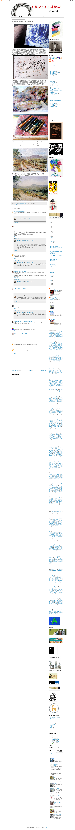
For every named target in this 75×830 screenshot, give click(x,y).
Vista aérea (55, 783)
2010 (50, 284)
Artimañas (51, 311)
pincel (49, 586)
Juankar (59, 426)
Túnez (53, 502)
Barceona (50, 357)
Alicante (53, 341)
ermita (61, 550)
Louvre (50, 434)
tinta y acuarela (55, 604)
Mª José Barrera (52, 319)
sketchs (50, 601)
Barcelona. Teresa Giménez (57, 355)
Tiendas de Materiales (21, 16)
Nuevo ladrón (52, 94)
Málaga (57, 450)
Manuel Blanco (51, 440)
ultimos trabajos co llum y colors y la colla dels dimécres (58, 810)
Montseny (57, 448)
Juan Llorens (54, 425)
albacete (18, 204)
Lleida (57, 432)
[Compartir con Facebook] (33, 203)
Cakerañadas (51, 366)
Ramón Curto (54, 473)
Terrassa (60, 496)
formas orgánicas (51, 558)
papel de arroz (57, 582)
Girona (58, 408)
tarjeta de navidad (59, 601)
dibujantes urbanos (57, 546)
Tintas (28, 204)
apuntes (50, 519)
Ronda (61, 476)
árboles (55, 613)
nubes (49, 579)
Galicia (55, 407)
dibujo (51, 547)
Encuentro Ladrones (55, 397)
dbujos (49, 544)
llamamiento (50, 570)
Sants (55, 483)
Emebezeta (50, 396)
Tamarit (54, 490)
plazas (52, 590)
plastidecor (53, 589)
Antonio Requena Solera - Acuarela (57, 349)
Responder (16, 214)
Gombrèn (50, 410)
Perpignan (50, 464)
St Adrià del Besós (53, 487)
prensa (54, 593)
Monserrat (53, 448)
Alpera (20, 204)
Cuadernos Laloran (59, 378)
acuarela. (50, 513)
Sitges (60, 485)
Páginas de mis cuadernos (54, 471)
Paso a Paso (61, 459)
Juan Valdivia (52, 304)
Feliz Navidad (54, 402)
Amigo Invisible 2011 (52, 342)
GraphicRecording (59, 411)
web (58, 609)
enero (51, 280)
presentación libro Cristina (59, 593)
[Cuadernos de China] (55, 739)
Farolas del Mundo (52, 82)
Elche (50, 395)
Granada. (60, 410)
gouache (57, 559)
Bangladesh (50, 355)
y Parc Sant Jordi (52, 610)
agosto (52, 242)
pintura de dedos (51, 588)
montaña (53, 576)
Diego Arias (59, 390)
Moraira (61, 448)
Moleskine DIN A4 (58, 447)
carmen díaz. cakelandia (54, 534)
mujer (56, 576)
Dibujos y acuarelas (54, 390)
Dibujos (55, 389)
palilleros (58, 581)
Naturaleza (51, 451)
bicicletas (52, 525)
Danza (60, 386)
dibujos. (57, 548)
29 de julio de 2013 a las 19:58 (29, 312)
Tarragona (57, 490)
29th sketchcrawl (57, 335)
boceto (50, 526)
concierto (55, 537)
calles (53, 531)
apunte (60, 518)
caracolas (54, 532)
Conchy (55, 373)
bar (58, 522)
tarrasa (50, 602)
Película (50, 463)
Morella (50, 449)
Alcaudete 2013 (56, 788)
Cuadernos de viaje (53, 381)
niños (60, 577)
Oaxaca (58, 455)
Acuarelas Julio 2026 (57, 312)
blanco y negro (59, 525)
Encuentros (55, 398)
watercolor (30, 204)
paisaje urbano (60, 580)
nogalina (57, 578)
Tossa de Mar (57, 499)
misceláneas (57, 575)
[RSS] (61, 58)
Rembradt (54, 474)
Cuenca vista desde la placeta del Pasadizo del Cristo (57, 777)
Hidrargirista (50, 413)
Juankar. (50, 427)
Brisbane (55, 361)
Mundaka (56, 449)
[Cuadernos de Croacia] (55, 741)
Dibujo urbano (51, 389)
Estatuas (54, 399)
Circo (60, 370)
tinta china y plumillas (54, 603)
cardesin (51, 533)
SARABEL (15, 333)
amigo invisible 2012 (53, 102)
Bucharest (61, 361)
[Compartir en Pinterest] (34, 203)
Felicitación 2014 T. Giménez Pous (53, 401)
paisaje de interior (54, 580)
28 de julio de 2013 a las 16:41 (21, 288)
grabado (60, 559)
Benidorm (56, 357)
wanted (60, 608)
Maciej (50, 438)
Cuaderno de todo (52, 378)
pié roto (61, 588)
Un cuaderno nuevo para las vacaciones (56, 247)
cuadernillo (59, 538)
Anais (50, 347)
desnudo (60, 544)
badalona (53, 522)
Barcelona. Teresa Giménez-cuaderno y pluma (55, 356)
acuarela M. (53, 511)
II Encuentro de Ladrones (53, 85)
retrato (50, 596)
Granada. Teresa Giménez (52, 411)
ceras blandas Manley (55, 535)
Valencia (61, 504)
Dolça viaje (58, 391)
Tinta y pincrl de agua (55, 497)
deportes (57, 544)
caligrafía (50, 531)
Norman (55, 453)
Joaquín (56, 421)
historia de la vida (54, 562)
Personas (57, 464)
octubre (52, 240)
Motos (52, 449)
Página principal (14, 16)
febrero (52, 279)
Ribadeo (51, 475)
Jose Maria (53, 422)
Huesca (55, 414)
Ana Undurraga (59, 346)
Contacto (47, 16)
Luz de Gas (52, 250)
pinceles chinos (51, 587)
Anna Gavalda (59, 348)
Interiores (50, 420)
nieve (58, 577)
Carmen (60, 368)
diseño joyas (55, 549)
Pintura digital (54, 466)
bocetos (53, 526)
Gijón (52, 408)
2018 (50, 230)
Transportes (50, 500)
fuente (60, 558)
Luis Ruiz (56, 434)
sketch (52, 600)
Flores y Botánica (52, 83)
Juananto (55, 426)
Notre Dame (58, 453)
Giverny (55, 409)
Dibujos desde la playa (53, 260)
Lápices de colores (57, 435)
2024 (50, 222)
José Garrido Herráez (20, 218)
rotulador (61, 596)
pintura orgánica (56, 588)
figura (58, 557)
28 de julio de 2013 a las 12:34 (22, 225)
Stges (61, 487)
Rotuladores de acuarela (58, 477)
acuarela (16, 204)
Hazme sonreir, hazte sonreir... (54, 771)
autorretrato (56, 521)
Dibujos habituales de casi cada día (55, 258)
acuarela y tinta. (58, 512)
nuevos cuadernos (54, 579)
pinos (60, 587)
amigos (51, 518)
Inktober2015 (50, 419)
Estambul (50, 399)
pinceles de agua (56, 587)
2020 (50, 227)
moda (60, 575)
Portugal (60, 468)
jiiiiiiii (49, 566)
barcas (61, 522)
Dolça (50, 391)
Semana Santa (54, 484)
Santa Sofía (51, 483)
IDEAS (51, 84)
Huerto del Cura (51, 414)
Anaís (54, 347)
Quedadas (60, 471)
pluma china (59, 590)
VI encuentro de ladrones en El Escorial (55, 100)
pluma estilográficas (51, 591)
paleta (55, 581)
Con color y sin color (53, 264)
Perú (61, 464)
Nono (51, 453)
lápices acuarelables (58, 571)
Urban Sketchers (58, 502)
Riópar (59, 476)
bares (49, 524)
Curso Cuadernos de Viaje (54, 384)
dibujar (61, 546)
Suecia (54, 488)
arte (56, 520)
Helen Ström (59, 412)
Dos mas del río (52, 272)
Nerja (54, 452)
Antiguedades (50, 349)
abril (51, 276)
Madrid (58, 438)
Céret (49, 386)
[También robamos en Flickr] (58, 58)
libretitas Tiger (60, 569)
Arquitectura (51, 75)
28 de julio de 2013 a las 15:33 (21, 271)
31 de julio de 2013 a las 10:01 (25, 343)
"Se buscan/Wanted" (53, 66)
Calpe (53, 368)
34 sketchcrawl (55, 336)
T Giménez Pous (56, 489)
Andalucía (57, 347)
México (60, 450)
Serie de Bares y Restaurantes (54, 729)
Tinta (49, 497)
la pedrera (53, 569)
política (61, 592)
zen (60, 610)
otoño (49, 580)
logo (50, 571)
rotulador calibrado (53, 597)
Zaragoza (61, 508)
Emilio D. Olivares (55, 396)
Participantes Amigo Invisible (40, 16)
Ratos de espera (59, 473)
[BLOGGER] (50, 61)
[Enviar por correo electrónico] (30, 203)
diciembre (52, 237)
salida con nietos (56, 598)
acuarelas (55, 513)
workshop (61, 609)
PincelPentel (57, 465)
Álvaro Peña (54, 612)
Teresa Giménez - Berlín (56, 491)
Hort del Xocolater (59, 413)
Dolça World (54, 391)
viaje (61, 607)
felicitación (56, 556)
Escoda (60, 398)
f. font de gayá (59, 555)
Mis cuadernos (55, 446)
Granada (56, 410)
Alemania (50, 341)
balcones (56, 522)
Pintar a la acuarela (53, 297)
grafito (57, 560)
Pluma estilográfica (55, 467)
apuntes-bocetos (55, 519)
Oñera (15, 288)
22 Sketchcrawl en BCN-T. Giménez (57, 334)
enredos (58, 550)
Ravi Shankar (50, 474)
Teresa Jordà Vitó (59, 495)
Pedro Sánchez (55, 462)
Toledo (53, 498)
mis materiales (52, 105)
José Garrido (25, 204)
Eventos (57, 399)
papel (61, 581)
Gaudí (58, 407)
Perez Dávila (59, 463)
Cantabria (57, 368)
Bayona (53, 357)
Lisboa (58, 431)
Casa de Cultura (57, 369)
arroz (54, 520)
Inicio (30, 370)
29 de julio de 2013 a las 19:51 (29, 262)
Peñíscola (50, 465)
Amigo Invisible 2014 (53, 70)
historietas (60, 562)
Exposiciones (52, 81)
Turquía (53, 501)
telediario (59, 602)
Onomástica (57, 456)
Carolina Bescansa (51, 369)
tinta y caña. (60, 604)
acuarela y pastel (58, 511)
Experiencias (60, 399)
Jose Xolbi (57, 422)
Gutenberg (53, 412)
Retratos (58, 474)
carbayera (57, 532)
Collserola (57, 372)
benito (61, 524)
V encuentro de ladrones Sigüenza (55, 99)
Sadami (15, 271)
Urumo (58, 503)
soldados (54, 601)
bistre (55, 525)
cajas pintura (51, 530)
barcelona (51, 523)
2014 (50, 235)
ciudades (55, 536)
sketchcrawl (56, 600)
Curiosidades (60, 383)
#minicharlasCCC (58, 332)
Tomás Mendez (58, 498)
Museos (59, 449)
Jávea (57, 427)
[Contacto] (53, 61)
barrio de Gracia (53, 524)
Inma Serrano (57, 419)
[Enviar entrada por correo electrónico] (29, 203)
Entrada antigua (43, 370)
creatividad (54, 538)
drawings (50, 550)
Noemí (61, 452)
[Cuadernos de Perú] (55, 743)
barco (56, 523)
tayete (53, 602)
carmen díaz (60, 533)
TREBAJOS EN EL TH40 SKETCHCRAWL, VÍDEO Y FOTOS (56, 255)
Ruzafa (50, 478)
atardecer (53, 521)
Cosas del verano (56, 758)
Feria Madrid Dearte (59, 402)
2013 (50, 236)
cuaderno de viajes (52, 540)
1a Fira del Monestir (56, 333)
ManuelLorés (54, 441)
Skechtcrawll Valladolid (52, 486)
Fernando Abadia (53, 403)
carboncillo (61, 532)
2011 (50, 283)
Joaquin (51, 421)
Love (53, 434)
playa (56, 589)
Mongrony (50, 448)
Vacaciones (56, 504)
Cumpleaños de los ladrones (30, 16)
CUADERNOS (51, 364)
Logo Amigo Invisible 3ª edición (56, 433)
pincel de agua (54, 586)
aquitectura (61, 519)
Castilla (61, 369)
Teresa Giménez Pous (59, 492)
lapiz (56, 569)
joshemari (15, 225)
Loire (61, 433)
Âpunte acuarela (59, 612)
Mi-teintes (51, 446)
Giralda (55, 408)
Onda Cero (53, 456)
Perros (53, 464)
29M (53, 335)
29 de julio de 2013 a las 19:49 (27, 321)
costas (51, 538)
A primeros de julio (53, 271)
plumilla (51, 592)
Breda (52, 361)
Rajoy (50, 473)
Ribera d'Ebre (55, 475)
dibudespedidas (59, 545)
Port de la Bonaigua (55, 468)
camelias (56, 531)
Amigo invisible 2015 (53, 73)
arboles (51, 520)
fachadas (50, 556)
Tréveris (54, 500)
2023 (50, 223)
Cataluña (50, 370)
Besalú (53, 358)
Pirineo (58, 466)
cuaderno (50, 539)
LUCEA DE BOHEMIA (59, 428)
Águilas (50, 612)
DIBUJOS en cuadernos (54, 246)
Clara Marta (56, 371)
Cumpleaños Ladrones (53, 80)
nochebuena (53, 578)
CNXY (52, 363)
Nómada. (55, 455)
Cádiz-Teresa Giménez (59, 385)
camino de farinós (60, 531)
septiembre (52, 241)
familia (53, 556)
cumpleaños (50, 543)
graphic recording (55, 561)
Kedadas (60, 427)
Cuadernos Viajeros (53, 379)
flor (61, 557)
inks (22, 204)
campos (51, 532)
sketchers (60, 600)
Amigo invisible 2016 (53, 74)
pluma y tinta (57, 591)
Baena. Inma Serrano (55, 354)
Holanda (54, 413)
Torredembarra (51, 499)
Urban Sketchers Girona (52, 503)
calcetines (60, 530)
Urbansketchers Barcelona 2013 (55, 256)
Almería (57, 341)
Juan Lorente (60, 425)
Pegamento (60, 462)
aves (59, 521)
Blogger (47, 827)
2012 (61, 333)
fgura (55, 557)
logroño (54, 571)
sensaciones (56, 599)
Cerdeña (54, 370)
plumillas (55, 592)
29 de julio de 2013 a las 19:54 (29, 240)
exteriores (50, 554)
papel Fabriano (51, 582)
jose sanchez (60, 566)
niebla (55, 577)
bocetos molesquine (58, 526)
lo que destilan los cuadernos (54, 104)
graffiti (54, 560)
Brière (58, 361)
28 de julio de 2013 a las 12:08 (22, 211)
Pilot (53, 465)
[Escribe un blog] (31, 203)
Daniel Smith (56, 386)
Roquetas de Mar (52, 477)
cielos (52, 536)
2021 (50, 226)
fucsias (58, 558)
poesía (59, 592)
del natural (53, 544)
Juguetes (54, 427)
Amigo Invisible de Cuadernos (54, 72)
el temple (54, 550)
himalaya (50, 562)
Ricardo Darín (59, 475)
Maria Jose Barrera (17, 343)
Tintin (49, 498)
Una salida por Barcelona (58, 814)
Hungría (60, 414)
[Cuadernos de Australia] (56, 737)
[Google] (55, 58)
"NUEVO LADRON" (52, 65)
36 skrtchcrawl (52, 337)
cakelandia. (56, 530)
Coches (60, 371)
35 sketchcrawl (60, 336)
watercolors (55, 609)
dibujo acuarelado (56, 547)
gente (53, 559)
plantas (50, 589)
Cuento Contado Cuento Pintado (55, 382)
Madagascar (54, 438)
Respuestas (17, 216)
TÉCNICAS (56, 501)
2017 (50, 231)
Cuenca (60, 381)
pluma (55, 590)
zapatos (58, 610)
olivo (60, 579)
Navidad (56, 451)
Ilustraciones (59, 418)
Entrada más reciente (15, 370)
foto (54, 558)
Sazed (57, 483)
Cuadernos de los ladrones (58, 380)
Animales (53, 348)
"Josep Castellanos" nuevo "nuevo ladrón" (54, 331)
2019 (50, 228)
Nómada (50, 455)
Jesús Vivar (61, 420)
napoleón (52, 577)
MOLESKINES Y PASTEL (59, 437)
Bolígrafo (50, 360)
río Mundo (51, 598)
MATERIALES (52, 92)
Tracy (60, 499)
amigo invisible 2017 (53, 103)
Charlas (57, 370)
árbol (52, 613)
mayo (51, 275)
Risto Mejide (55, 476)
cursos (54, 543)
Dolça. (61, 391)
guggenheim (60, 561)
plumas (61, 591)
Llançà (55, 432)
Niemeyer (58, 452)
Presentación (51, 469)
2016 (50, 232)
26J (50, 335)
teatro (56, 602)
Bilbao (60, 359)
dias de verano (52, 253)
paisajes (51, 581)
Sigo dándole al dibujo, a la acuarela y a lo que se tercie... (58, 802)
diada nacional (51, 545)
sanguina (52, 599)
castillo (60, 534)
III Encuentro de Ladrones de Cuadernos (56, 86)
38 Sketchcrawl (58, 337)
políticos (51, 593)
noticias (60, 578)
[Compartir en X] (32, 203)
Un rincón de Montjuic (53, 259)
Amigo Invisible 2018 (53, 71)
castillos (50, 535)
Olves (61, 455)
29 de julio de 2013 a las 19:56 (29, 218)
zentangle (50, 611)
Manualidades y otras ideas (54, 93)
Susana (58, 488)
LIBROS (53, 428)
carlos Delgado (55, 533)
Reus (61, 474)
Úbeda (49, 613)
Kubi (49, 428)
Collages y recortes (52, 76)
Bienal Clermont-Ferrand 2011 (55, 359)
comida (59, 536)
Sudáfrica (51, 488)
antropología (55, 518)
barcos (60, 523)
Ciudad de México (51, 371)
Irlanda (54, 420)
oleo (58, 579)
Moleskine (50, 447)
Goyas (53, 410)
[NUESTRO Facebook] (50, 58)
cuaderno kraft (60, 540)
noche (49, 578)
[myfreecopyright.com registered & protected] (52, 753)
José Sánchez (54, 424)
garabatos (50, 559)
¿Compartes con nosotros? (54, 106)
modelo (50, 576)
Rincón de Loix (51, 476)
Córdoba (52, 386)
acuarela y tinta (51, 512)
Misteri (60, 446)
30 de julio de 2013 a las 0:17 (22, 333)
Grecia (49, 412)
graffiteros (50, 560)
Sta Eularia (58, 487)
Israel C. (57, 420)
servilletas (60, 599)
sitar (49, 600)
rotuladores (59, 597)
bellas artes (57, 524)
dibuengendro (51, 546)
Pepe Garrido (54, 463)
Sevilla (57, 485)
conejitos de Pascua (59, 537)
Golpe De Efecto (59, 409)
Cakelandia (16, 211)
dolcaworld (59, 549)
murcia (59, 576)
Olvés (49, 456)
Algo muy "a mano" (53, 263)
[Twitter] (53, 58)
